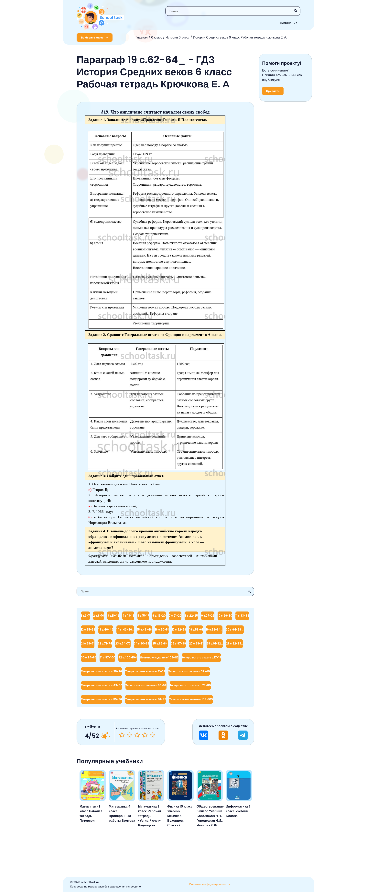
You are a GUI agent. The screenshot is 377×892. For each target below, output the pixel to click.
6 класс (156, 37)
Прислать (273, 91)
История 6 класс (177, 37)
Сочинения (288, 23)
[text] (152, 735)
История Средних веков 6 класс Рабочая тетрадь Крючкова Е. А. (240, 37)
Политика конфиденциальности (209, 884)
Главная (141, 37)
